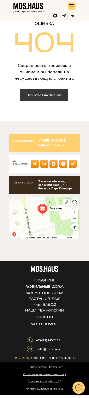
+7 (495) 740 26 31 (48, 340)
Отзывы (44, 317)
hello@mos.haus (48, 349)
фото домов (44, 324)
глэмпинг (44, 280)
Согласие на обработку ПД (44, 381)
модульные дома (45, 293)
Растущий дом (44, 299)
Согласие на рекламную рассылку (44, 374)
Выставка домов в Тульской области (28, 204)
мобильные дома (45, 286)
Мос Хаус (14, 198)
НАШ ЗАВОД (44, 305)
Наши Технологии (44, 310)
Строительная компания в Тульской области (31, 201)
